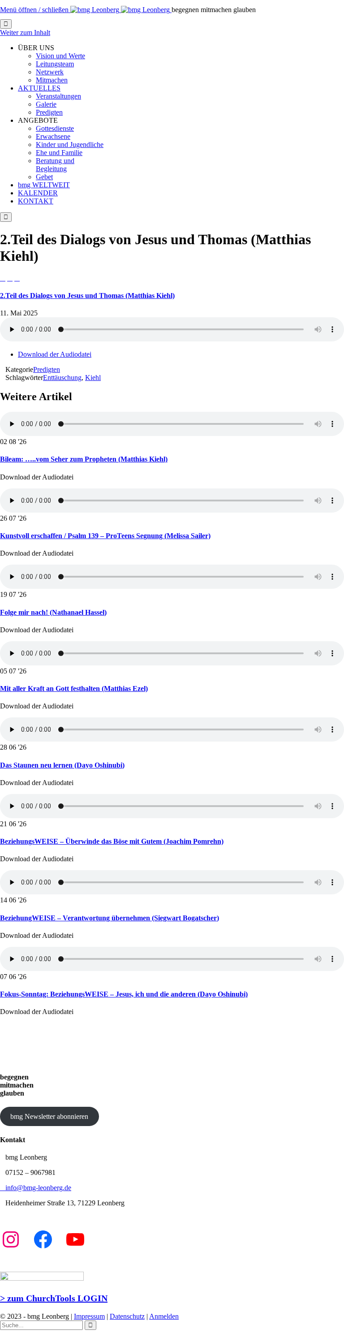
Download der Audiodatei (54, 354)
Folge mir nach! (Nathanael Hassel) (53, 612)
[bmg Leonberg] (121, 9)
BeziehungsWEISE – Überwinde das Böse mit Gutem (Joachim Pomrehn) (112, 841)
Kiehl (93, 377)
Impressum (89, 1316)
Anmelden (164, 1316)
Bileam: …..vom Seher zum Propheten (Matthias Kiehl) (84, 459)
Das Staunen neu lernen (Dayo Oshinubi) (62, 765)
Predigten (46, 369)
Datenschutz (127, 1316)
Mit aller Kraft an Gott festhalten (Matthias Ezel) (74, 688)
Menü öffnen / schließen (35, 9)
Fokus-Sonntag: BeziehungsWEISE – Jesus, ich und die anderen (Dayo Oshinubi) (124, 994)
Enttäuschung (62, 377)
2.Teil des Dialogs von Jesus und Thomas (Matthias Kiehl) (87, 295)
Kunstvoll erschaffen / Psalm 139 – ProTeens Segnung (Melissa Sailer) (105, 536)
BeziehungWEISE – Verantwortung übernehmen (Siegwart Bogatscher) (109, 918)
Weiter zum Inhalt (25, 32)
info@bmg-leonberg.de (35, 1187)
